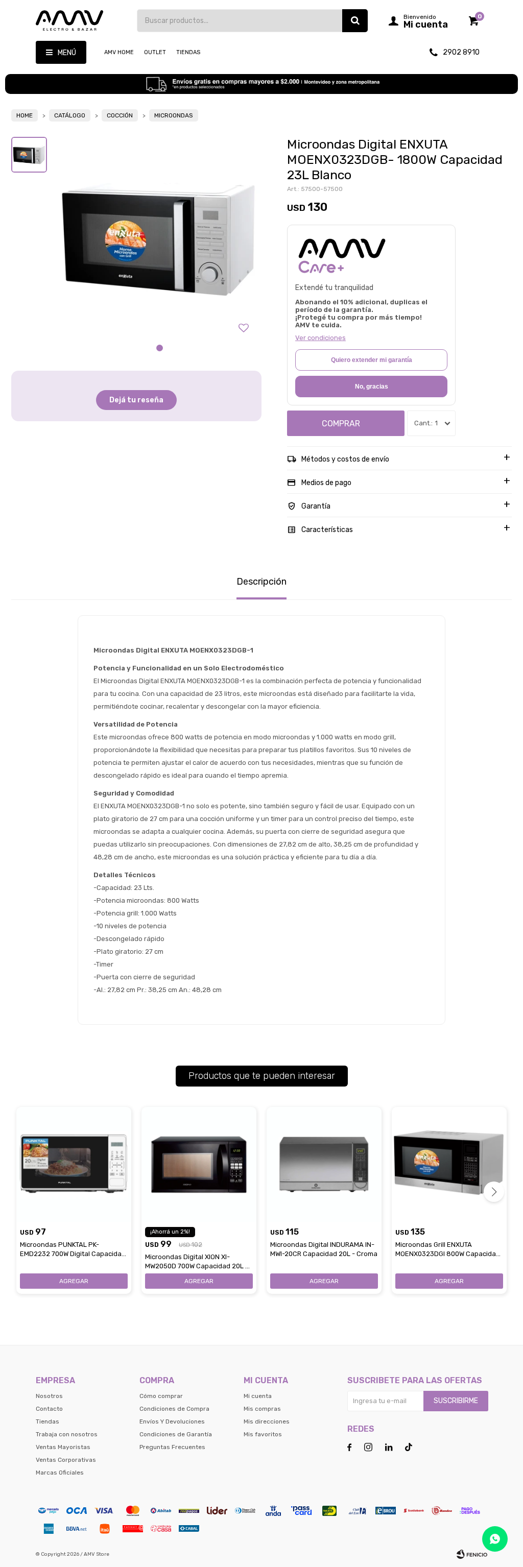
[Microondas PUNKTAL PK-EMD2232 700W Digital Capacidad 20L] (73, 1164)
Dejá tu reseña (136, 400)
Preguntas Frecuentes (172, 1447)
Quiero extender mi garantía (371, 360)
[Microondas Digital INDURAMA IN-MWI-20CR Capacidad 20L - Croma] (324, 1164)
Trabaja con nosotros (67, 1434)
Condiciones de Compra (174, 1408)
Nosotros (49, 1396)
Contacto (49, 1408)
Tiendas (188, 52)
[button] (355, 20)
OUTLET (155, 52)
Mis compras (262, 1408)
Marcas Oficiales (60, 1472)
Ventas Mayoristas (63, 1447)
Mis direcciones (267, 1421)
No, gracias (371, 386)
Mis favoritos (263, 1434)
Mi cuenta (258, 1396)
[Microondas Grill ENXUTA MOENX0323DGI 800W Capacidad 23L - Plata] (449, 1164)
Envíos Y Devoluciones (172, 1421)
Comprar (341, 423)
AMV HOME (119, 52)
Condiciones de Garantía (175, 1434)
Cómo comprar (161, 1396)
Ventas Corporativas (66, 1459)
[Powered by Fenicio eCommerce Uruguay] (472, 1554)
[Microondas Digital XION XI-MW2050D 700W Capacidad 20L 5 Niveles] (198, 1164)
